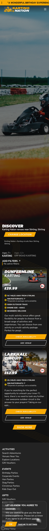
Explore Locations (11, 459)
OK (11, 524)
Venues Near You (10, 456)
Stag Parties (8, 482)
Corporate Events (10, 476)
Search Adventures (11, 453)
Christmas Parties (11, 485)
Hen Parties (8, 479)
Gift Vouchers (9, 462)
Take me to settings (27, 524)
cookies (35, 518)
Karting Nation (10, 241)
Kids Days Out (9, 489)
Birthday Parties (10, 472)
